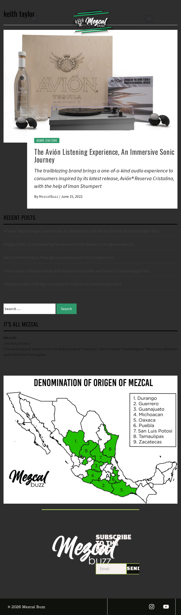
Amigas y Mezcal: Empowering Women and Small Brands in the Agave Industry (69, 244)
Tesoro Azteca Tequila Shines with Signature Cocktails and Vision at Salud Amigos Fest (76, 270)
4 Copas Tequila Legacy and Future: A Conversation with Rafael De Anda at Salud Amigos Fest (81, 231)
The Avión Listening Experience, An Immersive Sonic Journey (104, 155)
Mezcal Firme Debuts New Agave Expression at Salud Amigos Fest (59, 257)
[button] (34, 19)
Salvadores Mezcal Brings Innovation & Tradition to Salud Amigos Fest (62, 284)
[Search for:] (30, 309)
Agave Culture (47, 140)
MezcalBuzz (49, 196)
